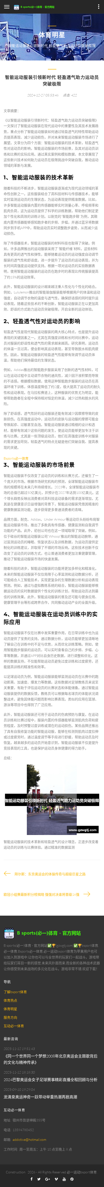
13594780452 (23, 1130)
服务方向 (10, 1017)
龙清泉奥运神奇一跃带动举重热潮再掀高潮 (40, 1096)
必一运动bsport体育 (82, 1172)
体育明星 (10, 1009)
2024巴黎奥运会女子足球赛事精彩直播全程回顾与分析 (50, 1079)
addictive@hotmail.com (29, 1139)
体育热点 (10, 1000)
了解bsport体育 (15, 992)
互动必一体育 (14, 1026)
